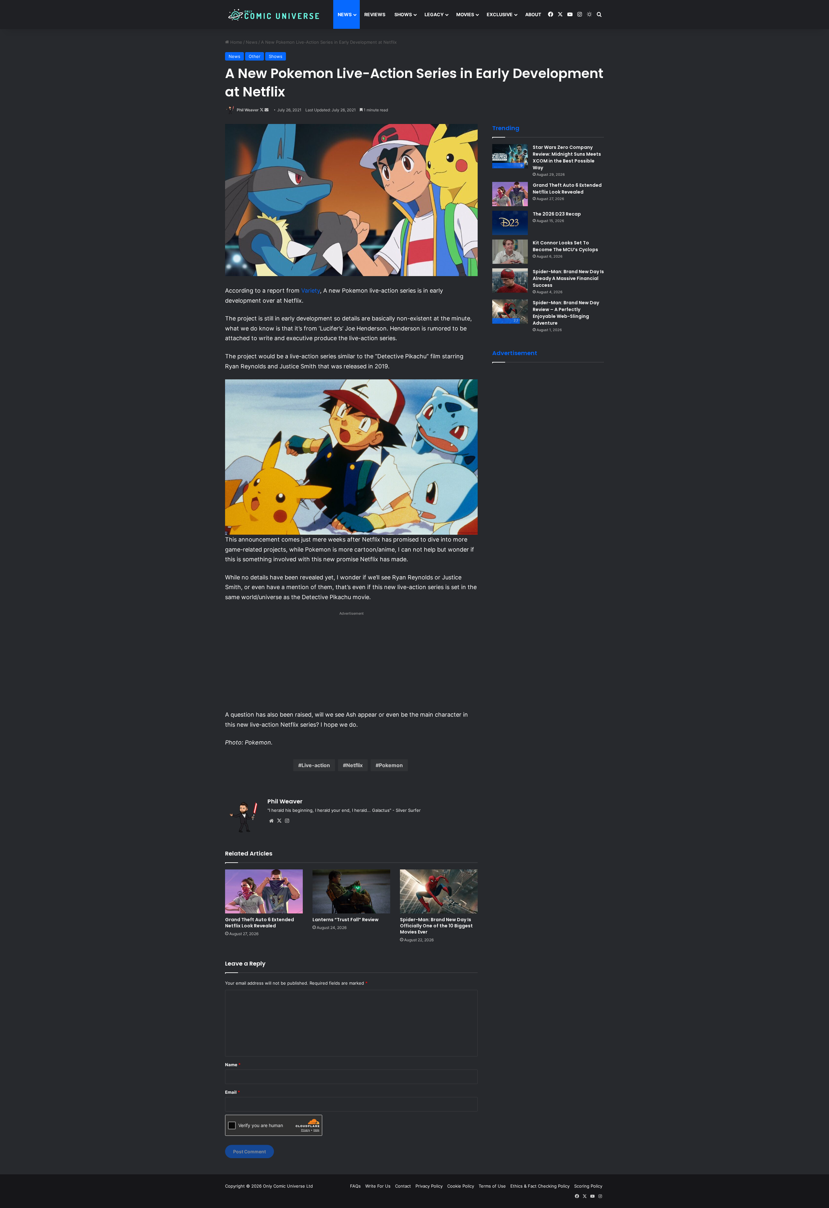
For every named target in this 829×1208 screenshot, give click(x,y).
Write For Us (378, 1186)
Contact (403, 1186)
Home (235, 42)
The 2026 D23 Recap (557, 214)
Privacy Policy (429, 1186)
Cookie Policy (460, 1186)
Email (232, 1092)
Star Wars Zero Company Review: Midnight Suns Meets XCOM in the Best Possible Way (567, 157)
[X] (279, 821)
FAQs (355, 1186)
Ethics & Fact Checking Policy (540, 1186)
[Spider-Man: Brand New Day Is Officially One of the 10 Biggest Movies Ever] (439, 891)
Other (254, 56)
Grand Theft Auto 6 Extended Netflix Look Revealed (259, 922)
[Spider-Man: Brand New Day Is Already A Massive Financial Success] (510, 280)
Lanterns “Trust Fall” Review (345, 919)
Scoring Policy (588, 1186)
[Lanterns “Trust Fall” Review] (351, 891)
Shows (403, 14)
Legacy (434, 14)
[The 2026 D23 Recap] (510, 223)
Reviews (374, 14)
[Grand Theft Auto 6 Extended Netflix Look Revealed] (264, 891)
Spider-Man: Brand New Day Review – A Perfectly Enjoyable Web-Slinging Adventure (566, 312)
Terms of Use (492, 1186)
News (345, 14)
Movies (465, 14)
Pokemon (391, 765)
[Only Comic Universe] (273, 14)
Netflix (354, 765)
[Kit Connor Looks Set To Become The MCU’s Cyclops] (510, 252)
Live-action (315, 765)
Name (233, 1064)
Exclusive (500, 14)
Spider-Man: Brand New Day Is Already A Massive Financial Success (568, 278)
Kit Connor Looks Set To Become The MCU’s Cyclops (565, 246)
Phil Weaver (248, 109)
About (533, 14)
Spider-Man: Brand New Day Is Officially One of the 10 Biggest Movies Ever (436, 925)
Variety (310, 290)
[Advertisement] (351, 662)
